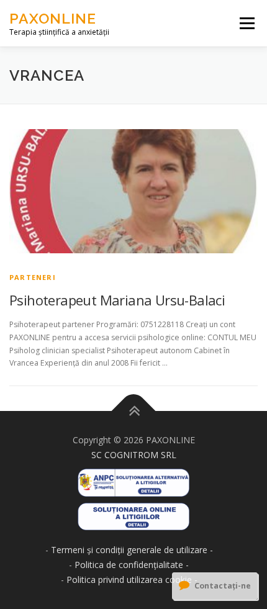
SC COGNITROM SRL (133, 455)
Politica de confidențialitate (129, 565)
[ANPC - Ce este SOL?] (133, 512)
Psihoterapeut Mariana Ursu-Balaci (117, 300)
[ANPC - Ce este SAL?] (133, 478)
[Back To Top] (134, 411)
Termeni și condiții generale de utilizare (129, 550)
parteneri (32, 277)
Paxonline (52, 18)
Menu (246, 23)
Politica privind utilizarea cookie (129, 579)
